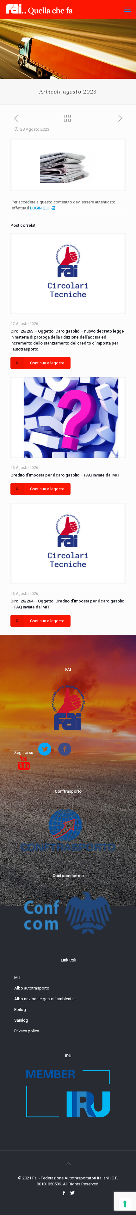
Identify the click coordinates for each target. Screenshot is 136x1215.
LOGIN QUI (40, 208)
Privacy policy (26, 1031)
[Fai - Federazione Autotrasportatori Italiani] (39, 9)
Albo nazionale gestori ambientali (45, 998)
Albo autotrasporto (31, 988)
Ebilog (20, 1009)
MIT (17, 977)
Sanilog (21, 1020)
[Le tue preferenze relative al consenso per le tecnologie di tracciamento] (125, 1204)
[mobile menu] (127, 9)
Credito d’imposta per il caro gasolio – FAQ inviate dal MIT (65, 475)
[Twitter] (72, 1193)
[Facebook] (63, 1193)
